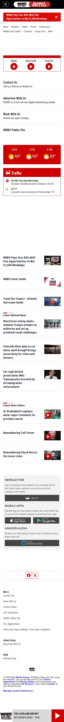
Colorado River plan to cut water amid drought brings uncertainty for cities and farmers (19, 352)
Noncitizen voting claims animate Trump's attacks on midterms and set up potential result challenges (20, 326)
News (5, 27)
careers (51, 684)
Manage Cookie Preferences (18, 691)
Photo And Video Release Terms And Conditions (26, 629)
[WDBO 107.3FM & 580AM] (32, 4)
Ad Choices (27, 684)
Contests (28, 31)
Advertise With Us (14, 98)
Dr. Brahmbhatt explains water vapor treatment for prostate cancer (19, 415)
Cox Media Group (20, 677)
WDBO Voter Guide (14, 279)
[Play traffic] (49, 66)
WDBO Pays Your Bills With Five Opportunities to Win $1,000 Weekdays (26, 17)
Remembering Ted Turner (18, 433)
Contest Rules (10, 607)
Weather (15, 27)
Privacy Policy (27, 681)
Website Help (9, 658)
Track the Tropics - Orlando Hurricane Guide (20, 300)
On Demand (44, 27)
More (50, 31)
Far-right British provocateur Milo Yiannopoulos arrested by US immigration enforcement (19, 379)
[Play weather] (30, 66)
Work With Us (11, 114)
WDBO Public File (14, 130)
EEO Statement (10, 612)
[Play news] (13, 66)
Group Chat (40, 31)
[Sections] (5, 4)
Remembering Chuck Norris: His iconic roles (20, 454)
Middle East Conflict (12, 31)
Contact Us (10, 82)
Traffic (24, 27)
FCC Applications (11, 623)
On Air (33, 27)
